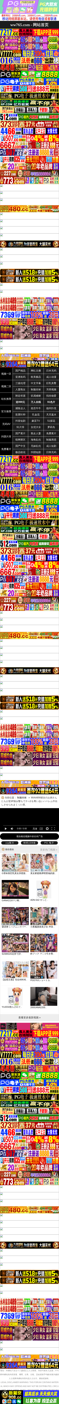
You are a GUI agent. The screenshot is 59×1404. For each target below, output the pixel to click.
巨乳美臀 (51, 383)
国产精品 (20, 370)
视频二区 (6, 386)
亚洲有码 (20, 377)
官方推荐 (6, 411)
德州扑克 (51, 408)
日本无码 (51, 370)
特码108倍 (29, 843)
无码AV (6, 424)
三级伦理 (20, 383)
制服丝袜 (36, 389)
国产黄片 (20, 433)
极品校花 (20, 452)
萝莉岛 (51, 427)
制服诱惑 (51, 439)
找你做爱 (51, 395)
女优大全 (36, 427)
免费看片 (6, 449)
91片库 (20, 427)
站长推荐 (6, 399)
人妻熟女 (20, 389)
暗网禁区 (20, 439)
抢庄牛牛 (36, 408)
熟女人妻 (36, 433)
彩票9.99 (20, 414)
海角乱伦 (36, 439)
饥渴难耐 (36, 395)
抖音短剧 (20, 421)
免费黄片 (51, 433)
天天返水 (51, 414)
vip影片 (10, 843)
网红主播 (36, 370)
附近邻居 (20, 395)
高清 (35, 828)
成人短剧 (51, 446)
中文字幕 (36, 383)
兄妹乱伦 (36, 446)
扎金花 (36, 414)
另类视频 (51, 389)
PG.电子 (49, 843)
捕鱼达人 (20, 408)
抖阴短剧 (36, 452)
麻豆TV (36, 421)
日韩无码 (51, 452)
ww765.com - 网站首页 (29, 25)
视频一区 (6, 373)
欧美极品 (36, 377)
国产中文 (20, 446)
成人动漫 (51, 377)
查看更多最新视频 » (29, 1017)
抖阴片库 (6, 436)
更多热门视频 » (48, 849)
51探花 (51, 421)
